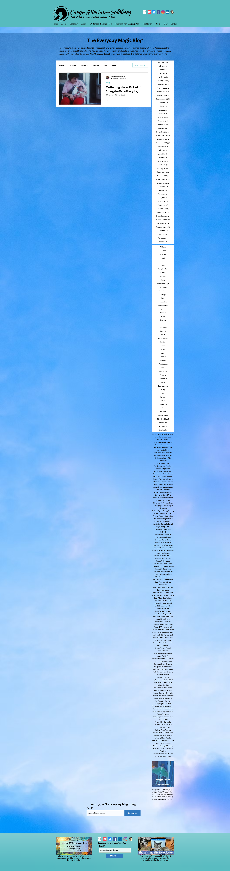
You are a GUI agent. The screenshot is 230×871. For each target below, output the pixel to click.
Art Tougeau (168, 442)
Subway (169, 690)
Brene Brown (163, 461)
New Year (155, 632)
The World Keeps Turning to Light (163, 706)
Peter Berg (167, 640)
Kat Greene (167, 569)
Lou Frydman (167, 598)
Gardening (156, 524)
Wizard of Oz (157, 746)
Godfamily (163, 532)
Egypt (171, 505)
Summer (155, 693)
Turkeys (165, 719)
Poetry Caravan (160, 648)
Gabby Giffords (167, 521)
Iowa (170, 556)
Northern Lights (158, 635)
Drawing (156, 505)
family (108, 83)
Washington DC (167, 735)
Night (172, 632)
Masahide (156, 616)
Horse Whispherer (167, 545)
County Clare (157, 487)
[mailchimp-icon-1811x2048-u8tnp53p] (172, 12)
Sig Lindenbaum (158, 680)
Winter (158, 743)
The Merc (168, 701)
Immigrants (160, 553)
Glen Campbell (160, 529)
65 (153, 434)
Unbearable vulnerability (163, 722)
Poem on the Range (163, 645)
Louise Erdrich (159, 601)
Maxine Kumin (159, 622)
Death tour (157, 498)
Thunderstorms (168, 709)
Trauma (166, 717)
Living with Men (168, 595)
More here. (78, 860)
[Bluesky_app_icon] (153, 12)
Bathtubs (165, 447)
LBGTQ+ (157, 577)
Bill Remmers (159, 453)
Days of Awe (167, 495)
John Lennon (168, 564)
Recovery (169, 664)
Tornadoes (165, 714)
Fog (164, 519)
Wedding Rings (160, 738)
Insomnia (167, 553)
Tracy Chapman (158, 717)
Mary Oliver (158, 614)
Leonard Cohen (158, 593)
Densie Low (166, 500)
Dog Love (166, 503)
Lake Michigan (158, 579)
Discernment (157, 503)
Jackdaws (168, 558)
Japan (168, 561)
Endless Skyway (157, 511)
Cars (164, 471)
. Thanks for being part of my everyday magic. (148, 54)
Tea (159, 696)
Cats (171, 474)
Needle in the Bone (158, 630)
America (158, 437)
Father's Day (169, 516)
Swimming (169, 693)
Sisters (166, 680)
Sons (165, 682)
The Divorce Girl (167, 698)
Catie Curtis (165, 474)
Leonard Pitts (168, 593)
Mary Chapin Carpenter (163, 611)
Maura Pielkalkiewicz (163, 619)
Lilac (153, 595)
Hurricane (170, 550)
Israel (162, 558)
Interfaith (157, 556)
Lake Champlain (166, 577)
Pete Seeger (159, 640)
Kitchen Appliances (159, 574)
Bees (170, 447)
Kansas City (159, 569)
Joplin (164, 566)
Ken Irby (164, 572)
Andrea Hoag (166, 437)
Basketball (157, 447)
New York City (164, 632)
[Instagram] (163, 12)
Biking (167, 450)
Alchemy (170, 434)
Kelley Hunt (157, 572)
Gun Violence (166, 540)
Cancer (158, 469)
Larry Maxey (167, 582)
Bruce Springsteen (163, 463)
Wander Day (157, 735)
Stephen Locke (168, 688)
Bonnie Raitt (158, 455)
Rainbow (162, 661)
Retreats (169, 667)
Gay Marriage (161, 527)
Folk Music (169, 519)
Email (89, 808)
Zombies (163, 751)
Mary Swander (167, 614)
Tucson (160, 719)
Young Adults (169, 748)
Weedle (168, 738)
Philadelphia (157, 643)
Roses (171, 669)
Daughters (166, 490)
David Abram (157, 492)
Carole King (158, 471)
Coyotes (165, 487)
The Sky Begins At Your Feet (163, 704)
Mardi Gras (168, 606)
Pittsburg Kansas (167, 643)
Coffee (155, 484)
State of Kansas (158, 688)
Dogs (171, 503)
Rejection (162, 667)
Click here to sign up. (161, 860)
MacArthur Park (167, 603)
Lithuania (159, 595)
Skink (171, 680)
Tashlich (155, 696)
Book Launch (167, 455)
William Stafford (163, 740)
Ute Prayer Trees (159, 725)
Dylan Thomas (164, 505)
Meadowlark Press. (165, 799)
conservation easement (161, 754)
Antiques (160, 439)
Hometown (156, 545)
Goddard (168, 529)
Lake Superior (168, 579)
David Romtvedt (167, 492)
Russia (163, 674)
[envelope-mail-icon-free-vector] (144, 12)
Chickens (170, 479)
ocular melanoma (160, 756)
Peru (171, 638)
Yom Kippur (160, 748)
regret (169, 756)
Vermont (159, 727)
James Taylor (160, 561)
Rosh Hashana (157, 672)
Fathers (155, 519)
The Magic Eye (159, 701)
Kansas (171, 566)
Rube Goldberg (168, 672)
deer (171, 754)
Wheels (154, 740)
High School (167, 542)
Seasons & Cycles (163, 677)
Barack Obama (166, 445)
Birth (170, 453)
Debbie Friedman (167, 498)
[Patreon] (149, 12)
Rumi (159, 674)
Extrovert (169, 513)
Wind (172, 740)
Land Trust (158, 582)
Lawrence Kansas (163, 590)
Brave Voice (167, 458)
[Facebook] (158, 12)
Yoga (154, 748)
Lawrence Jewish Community (163, 587)
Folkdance (157, 521)
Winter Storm (165, 743)
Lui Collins (168, 601)
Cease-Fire (157, 476)
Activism (84, 65)
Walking (168, 730)
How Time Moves (158, 548)
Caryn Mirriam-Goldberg (100, 12)
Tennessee (170, 696)
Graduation (167, 537)
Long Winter (158, 598)
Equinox (156, 513)
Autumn (158, 445)
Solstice (160, 682)
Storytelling (162, 690)
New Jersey (170, 630)
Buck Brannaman (159, 466)
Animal (73, 65)
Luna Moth (157, 603)
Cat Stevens (157, 474)
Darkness (159, 490)
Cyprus (170, 487)
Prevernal (170, 659)
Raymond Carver (159, 664)
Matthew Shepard (167, 616)
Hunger (163, 550)
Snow (156, 682)
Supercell (162, 693)
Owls (171, 635)
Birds (166, 453)
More (114, 65)
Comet (171, 484)
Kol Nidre (169, 574)
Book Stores (159, 458)
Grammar (158, 540)
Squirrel (159, 685)
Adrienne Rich (162, 434)
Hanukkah (158, 542)
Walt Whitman (158, 733)
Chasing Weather (167, 476)
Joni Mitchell (156, 566)
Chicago (155, 479)
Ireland (157, 558)
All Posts (62, 65)
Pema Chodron (164, 638)
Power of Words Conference (163, 653)
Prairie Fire (165, 656)
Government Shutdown (163, 535)
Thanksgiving (157, 698)
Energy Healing (168, 511)
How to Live (169, 548)
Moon (171, 624)
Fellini (160, 519)
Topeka (159, 714)
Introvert (165, 556)
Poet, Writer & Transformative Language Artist (93, 17)
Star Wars (166, 685)
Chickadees (163, 479)
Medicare (168, 622)
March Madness (159, 606)
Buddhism (169, 466)
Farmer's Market (158, 516)
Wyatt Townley (168, 746)
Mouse (156, 627)
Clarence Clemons (167, 482)
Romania (165, 669)
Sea (167, 674)
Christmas (156, 482)
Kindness (170, 572)
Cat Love (169, 471)
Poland (168, 648)
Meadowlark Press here (120, 54)
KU (167, 566)
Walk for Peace (160, 730)
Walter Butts (168, 733)
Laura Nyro (163, 585)
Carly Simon (166, 469)
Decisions (159, 500)
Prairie (159, 656)
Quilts (156, 661)
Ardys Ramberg (159, 442)
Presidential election (159, 659)
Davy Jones (158, 495)
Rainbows (168, 661)
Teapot (163, 696)
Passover (156, 638)
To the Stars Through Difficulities (163, 711)
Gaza (168, 527)
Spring (170, 682)
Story (156, 690)
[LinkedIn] (167, 12)
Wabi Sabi (166, 727)
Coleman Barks (163, 484)
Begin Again (160, 450)
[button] (126, 65)
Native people (167, 627)
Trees (171, 717)
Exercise (162, 513)
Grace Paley (159, 537)
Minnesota (165, 624)
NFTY (160, 627)
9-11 (156, 434)
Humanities (156, 550)
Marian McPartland (163, 608)
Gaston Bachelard (167, 524)
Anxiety (166, 439)
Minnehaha (157, 624)
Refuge (156, 667)
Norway (166, 635)
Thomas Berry (157, 709)
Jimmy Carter (158, 564)
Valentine (169, 725)
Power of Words (163, 651)
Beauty (96, 65)
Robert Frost (157, 669)
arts (105, 65)
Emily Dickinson (163, 508)
